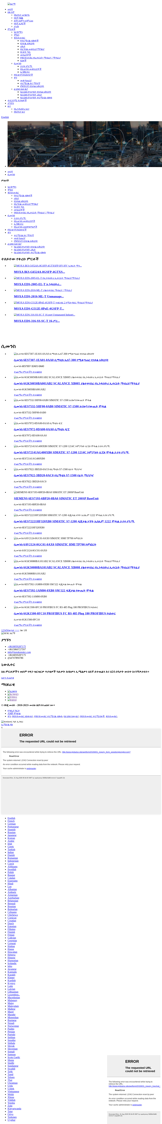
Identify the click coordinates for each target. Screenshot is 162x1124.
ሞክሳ (16, 35)
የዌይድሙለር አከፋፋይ (22, 716)
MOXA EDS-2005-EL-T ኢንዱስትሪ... (37, 284)
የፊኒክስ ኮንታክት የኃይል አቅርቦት (35, 91)
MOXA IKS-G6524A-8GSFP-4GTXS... (39, 272)
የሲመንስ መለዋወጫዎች (25, 226)
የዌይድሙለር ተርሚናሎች (92, 716)
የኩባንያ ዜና (19, 111)
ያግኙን (11, 103)
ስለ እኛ (11, 12)
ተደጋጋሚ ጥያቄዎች (17, 100)
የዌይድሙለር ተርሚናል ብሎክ (48, 716)
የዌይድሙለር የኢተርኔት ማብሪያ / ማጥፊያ (40, 57)
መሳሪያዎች (25, 54)
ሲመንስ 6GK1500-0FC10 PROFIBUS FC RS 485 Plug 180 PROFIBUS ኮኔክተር (65, 613)
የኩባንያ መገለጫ (22, 15)
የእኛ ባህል (18, 17)
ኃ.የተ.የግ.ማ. (26, 66)
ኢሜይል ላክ (7, 724)
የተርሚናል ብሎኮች (29, 40)
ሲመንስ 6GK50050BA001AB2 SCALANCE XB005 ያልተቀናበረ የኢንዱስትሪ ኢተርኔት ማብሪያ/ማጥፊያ (77, 383)
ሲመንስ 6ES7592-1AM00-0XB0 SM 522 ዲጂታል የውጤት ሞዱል (54, 590)
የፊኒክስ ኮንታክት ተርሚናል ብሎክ (36, 97)
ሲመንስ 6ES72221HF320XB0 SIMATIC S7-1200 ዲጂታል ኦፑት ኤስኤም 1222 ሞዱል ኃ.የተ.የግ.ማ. (74, 521)
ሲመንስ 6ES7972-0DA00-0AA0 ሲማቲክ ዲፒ (41, 429)
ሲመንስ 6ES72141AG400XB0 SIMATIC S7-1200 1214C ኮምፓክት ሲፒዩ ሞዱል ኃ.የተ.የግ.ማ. (71, 452)
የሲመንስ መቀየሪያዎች (30, 69)
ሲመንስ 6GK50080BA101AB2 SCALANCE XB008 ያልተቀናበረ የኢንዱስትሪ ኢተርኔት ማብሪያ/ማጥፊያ (77, 567)
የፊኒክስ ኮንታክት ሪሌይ (31, 94)
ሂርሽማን (18, 32)
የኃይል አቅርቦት (27, 43)
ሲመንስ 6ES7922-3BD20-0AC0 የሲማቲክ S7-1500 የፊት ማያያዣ (54, 475)
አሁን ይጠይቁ (7, 677)
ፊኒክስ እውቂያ (21, 89)
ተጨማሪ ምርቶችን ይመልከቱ (28, 372)
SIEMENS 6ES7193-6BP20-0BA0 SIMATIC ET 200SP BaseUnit (56, 498)
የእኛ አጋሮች (20, 23)
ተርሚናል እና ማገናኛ (30, 83)
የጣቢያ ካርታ (14, 710)
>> (17, 630)
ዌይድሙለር (19, 37)
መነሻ (10, 9)
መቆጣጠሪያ (26, 80)
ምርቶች (11, 29)
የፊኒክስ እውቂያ (71, 716)
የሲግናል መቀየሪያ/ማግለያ (32, 49)
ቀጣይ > (12, 630)
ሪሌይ (22, 46)
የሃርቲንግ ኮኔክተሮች (23, 74)
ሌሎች (23, 60)
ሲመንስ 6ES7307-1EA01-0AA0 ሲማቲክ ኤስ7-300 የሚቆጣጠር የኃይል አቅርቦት (61, 360)
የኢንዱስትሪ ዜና (21, 109)
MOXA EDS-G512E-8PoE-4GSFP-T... (39, 308)
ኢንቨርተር (25, 72)
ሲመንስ (17, 63)
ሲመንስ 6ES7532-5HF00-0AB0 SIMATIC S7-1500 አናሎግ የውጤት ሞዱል (60, 406)
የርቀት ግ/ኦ (25, 52)
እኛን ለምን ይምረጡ (23, 20)
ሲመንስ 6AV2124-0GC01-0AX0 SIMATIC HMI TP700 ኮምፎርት (55, 544)
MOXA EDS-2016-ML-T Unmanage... (39, 296)
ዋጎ (15, 77)
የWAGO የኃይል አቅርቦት (32, 86)
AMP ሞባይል (14, 713)
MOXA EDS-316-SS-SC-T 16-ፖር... (37, 321)
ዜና (9, 106)
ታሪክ (16, 26)
